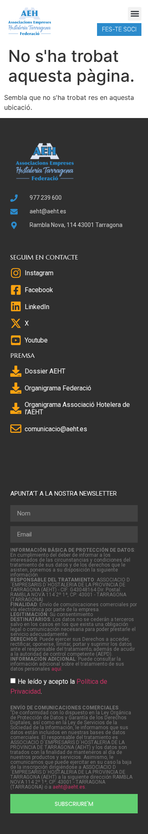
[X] (15, 323)
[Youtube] (15, 340)
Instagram (39, 273)
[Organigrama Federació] (15, 388)
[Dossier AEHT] (15, 371)
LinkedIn (37, 307)
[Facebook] (15, 289)
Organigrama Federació (58, 388)
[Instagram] (15, 273)
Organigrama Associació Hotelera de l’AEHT (77, 408)
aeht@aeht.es (69, 787)
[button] (134, 14)
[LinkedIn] (15, 306)
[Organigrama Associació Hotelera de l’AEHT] (15, 408)
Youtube (36, 340)
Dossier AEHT (45, 371)
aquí (56, 669)
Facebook (39, 290)
